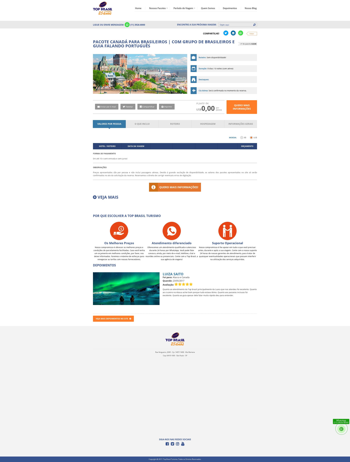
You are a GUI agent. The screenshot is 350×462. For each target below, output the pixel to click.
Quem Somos (208, 8)
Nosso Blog (251, 8)
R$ (245, 137)
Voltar (252, 33)
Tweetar (129, 106)
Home (138, 8)
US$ (255, 137)
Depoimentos (230, 8)
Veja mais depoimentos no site (112, 318)
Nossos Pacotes (157, 8)
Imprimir (168, 106)
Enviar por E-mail (108, 106)
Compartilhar (148, 106)
